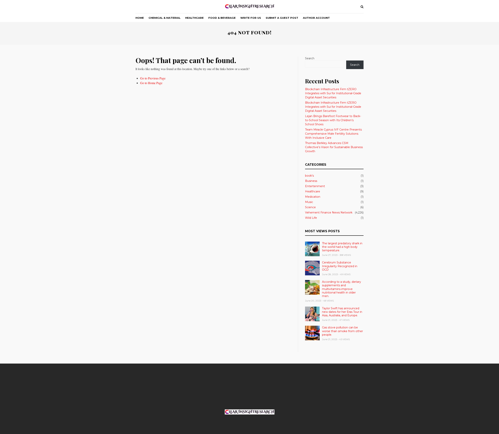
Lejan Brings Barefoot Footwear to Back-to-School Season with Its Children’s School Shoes (333, 120)
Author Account (316, 17)
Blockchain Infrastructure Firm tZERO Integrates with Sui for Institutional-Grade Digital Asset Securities (333, 93)
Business (311, 181)
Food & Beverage (222, 17)
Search (309, 58)
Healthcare (194, 17)
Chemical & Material (164, 17)
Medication (312, 196)
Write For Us (250, 17)
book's (309, 175)
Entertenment (315, 186)
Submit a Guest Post (282, 17)
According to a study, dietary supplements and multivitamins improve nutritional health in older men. (341, 289)
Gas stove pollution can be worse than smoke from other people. (342, 331)
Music (309, 202)
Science (310, 207)
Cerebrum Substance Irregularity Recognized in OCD (339, 266)
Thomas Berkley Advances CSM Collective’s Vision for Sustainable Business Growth (334, 147)
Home (139, 17)
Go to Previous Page (152, 78)
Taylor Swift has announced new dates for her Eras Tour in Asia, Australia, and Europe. (342, 312)
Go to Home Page (151, 83)
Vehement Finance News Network (328, 212)
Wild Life (311, 218)
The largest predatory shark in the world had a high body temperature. (342, 247)
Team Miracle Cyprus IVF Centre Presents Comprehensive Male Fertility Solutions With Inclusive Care (333, 134)
